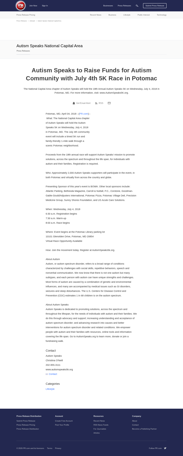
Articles (97, 433)
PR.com (83, 113)
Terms (49, 448)
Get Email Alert (83, 103)
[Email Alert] (74, 103)
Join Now (33, 6)
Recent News (99, 421)
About (134, 421)
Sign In (45, 6)
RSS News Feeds (101, 425)
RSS (101, 103)
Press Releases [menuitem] (124, 6)
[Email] (109, 103)
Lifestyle (32, 21)
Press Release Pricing (25, 425)
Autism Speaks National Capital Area (49, 21)
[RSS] (97, 103)
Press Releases (21, 21)
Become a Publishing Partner (144, 429)
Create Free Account (64, 421)
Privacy (58, 448)
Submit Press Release (154, 6)
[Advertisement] (91, 31)
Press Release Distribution (27, 429)
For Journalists (100, 429)
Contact (53, 374)
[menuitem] (137, 6)
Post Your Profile (62, 425)
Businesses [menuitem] (108, 6)
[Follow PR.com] (164, 448)
